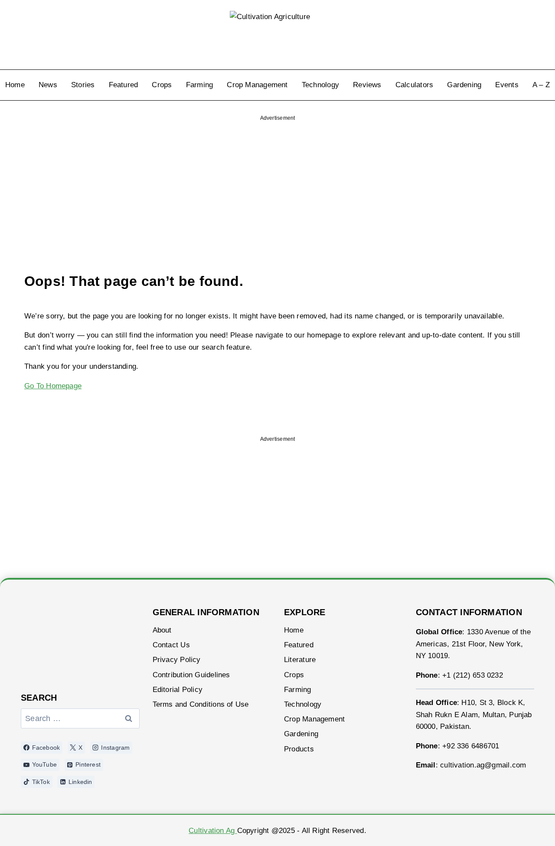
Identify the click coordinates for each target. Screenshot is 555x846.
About (162, 630)
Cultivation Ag (213, 830)
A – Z (541, 85)
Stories (83, 85)
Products (299, 749)
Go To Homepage (53, 386)
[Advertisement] (277, 181)
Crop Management (257, 85)
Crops (162, 85)
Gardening (464, 85)
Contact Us (171, 645)
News (48, 85)
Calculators (414, 85)
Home (15, 85)
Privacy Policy (177, 660)
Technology (320, 85)
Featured (123, 85)
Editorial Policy (178, 689)
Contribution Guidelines (191, 675)
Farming (199, 85)
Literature (300, 660)
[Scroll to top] (525, 827)
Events (506, 85)
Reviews (367, 85)
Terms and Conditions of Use (201, 704)
